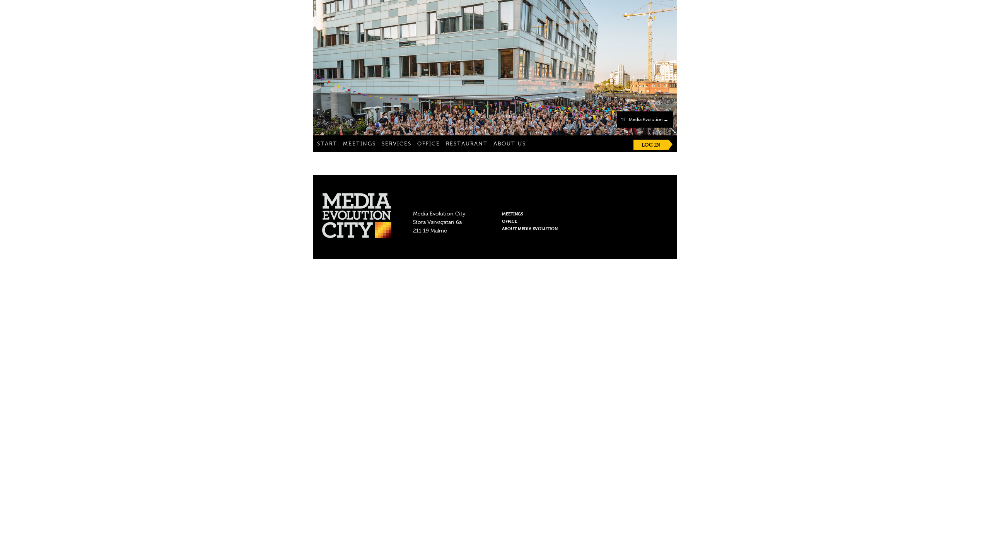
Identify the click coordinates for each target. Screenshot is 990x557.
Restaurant (467, 144)
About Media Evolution (530, 229)
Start (327, 144)
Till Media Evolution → (644, 120)
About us (509, 144)
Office (428, 144)
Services (396, 144)
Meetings (359, 144)
